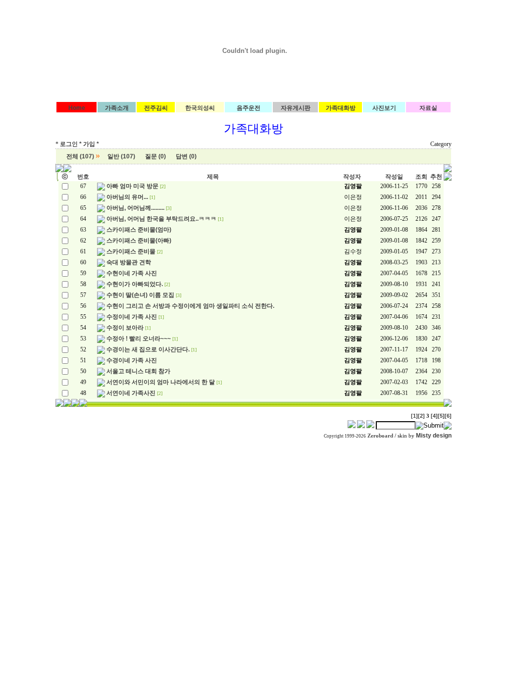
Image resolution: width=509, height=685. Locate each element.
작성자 (352, 176)
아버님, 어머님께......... (135, 207)
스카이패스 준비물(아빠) (138, 240)
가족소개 (117, 107)
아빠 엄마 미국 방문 (132, 186)
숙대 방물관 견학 (128, 262)
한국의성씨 (200, 107)
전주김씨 (156, 107)
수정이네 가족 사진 (131, 316)
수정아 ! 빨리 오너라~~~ (138, 338)
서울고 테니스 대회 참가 (138, 371)
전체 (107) (80, 156)
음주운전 (248, 107)
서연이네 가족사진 (130, 393)
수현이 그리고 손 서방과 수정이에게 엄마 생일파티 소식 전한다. (190, 305)
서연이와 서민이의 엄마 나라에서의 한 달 (160, 382)
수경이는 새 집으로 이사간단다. (148, 349)
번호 (83, 176)
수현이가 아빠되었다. (134, 284)
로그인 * (71, 144)
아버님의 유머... (127, 197)
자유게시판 (295, 107)
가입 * (91, 144)
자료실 (428, 107)
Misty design (434, 435)
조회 (421, 176)
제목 (213, 176)
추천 (436, 176)
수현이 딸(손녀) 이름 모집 (140, 295)
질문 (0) (155, 156)
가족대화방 (341, 107)
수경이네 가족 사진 (131, 360)
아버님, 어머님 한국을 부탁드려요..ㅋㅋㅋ (161, 218)
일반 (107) (121, 156)
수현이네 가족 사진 (131, 273)
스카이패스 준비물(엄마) (138, 229)
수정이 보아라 (125, 327)
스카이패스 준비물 (130, 251)
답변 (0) (186, 156)
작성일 (394, 176)
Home (76, 107)
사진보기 (384, 107)
